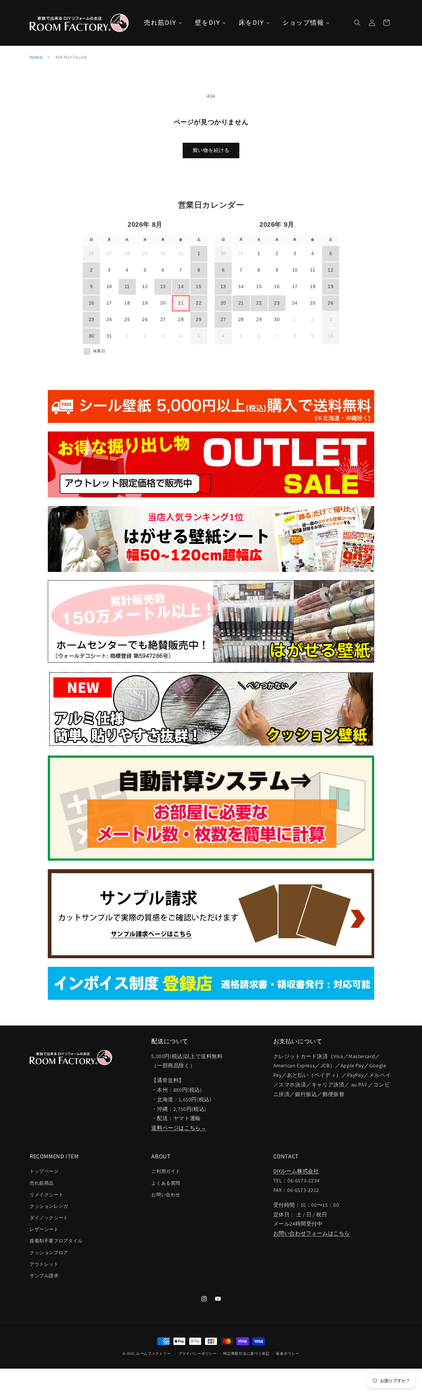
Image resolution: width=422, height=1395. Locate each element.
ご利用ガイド (165, 1171)
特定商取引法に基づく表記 (246, 1353)
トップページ (44, 1171)
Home (36, 57)
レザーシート (44, 1229)
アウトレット (44, 1264)
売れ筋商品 (42, 1183)
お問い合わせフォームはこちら (311, 1233)
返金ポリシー (287, 1353)
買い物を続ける (211, 150)
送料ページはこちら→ (178, 1127)
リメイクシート (46, 1195)
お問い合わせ (165, 1195)
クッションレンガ (49, 1206)
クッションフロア (49, 1253)
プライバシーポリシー (197, 1353)
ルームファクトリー (153, 1353)
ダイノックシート (49, 1218)
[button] (357, 22)
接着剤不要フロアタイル (56, 1241)
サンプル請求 (44, 1276)
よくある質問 (165, 1183)
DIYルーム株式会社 (296, 1171)
